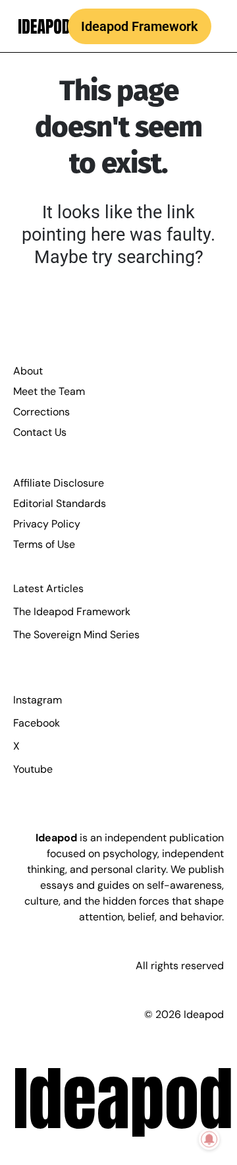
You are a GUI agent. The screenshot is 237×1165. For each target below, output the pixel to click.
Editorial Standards (59, 503)
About (28, 371)
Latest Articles (48, 588)
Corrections (41, 412)
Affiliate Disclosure (58, 483)
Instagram (37, 700)
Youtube (33, 769)
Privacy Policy (46, 524)
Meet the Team (49, 391)
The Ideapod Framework (71, 611)
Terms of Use (44, 544)
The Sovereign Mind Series (76, 635)
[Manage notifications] (209, 1139)
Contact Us (39, 432)
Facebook (36, 723)
